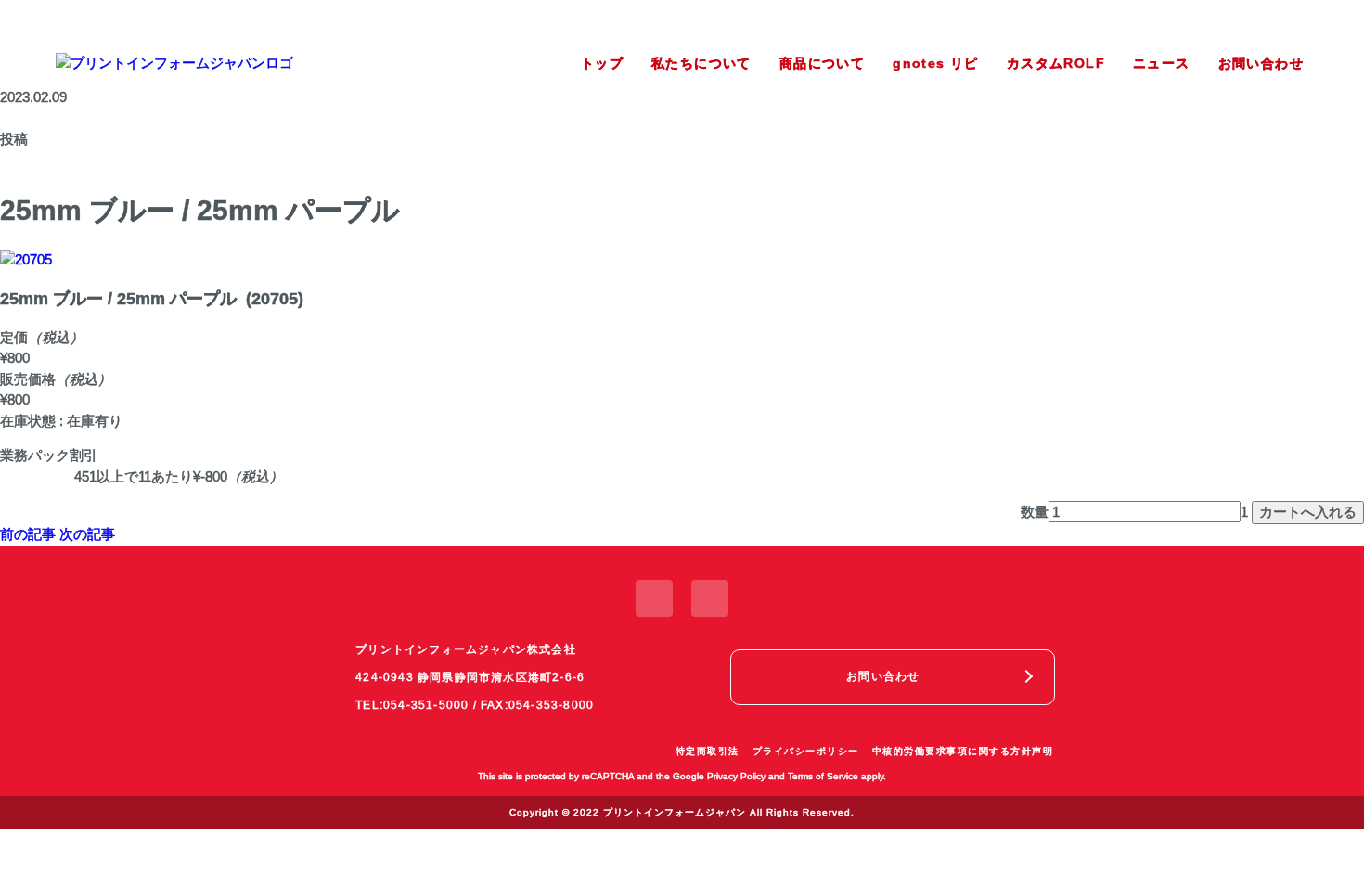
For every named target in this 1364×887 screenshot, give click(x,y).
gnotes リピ (936, 63)
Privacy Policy (736, 776)
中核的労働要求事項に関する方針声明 (963, 751)
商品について (822, 63)
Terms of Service (823, 776)
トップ (602, 63)
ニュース (1161, 63)
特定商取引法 (708, 751)
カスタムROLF (1056, 63)
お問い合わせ (1261, 63)
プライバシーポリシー (806, 751)
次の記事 (87, 534)
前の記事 (28, 534)
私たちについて (701, 63)
